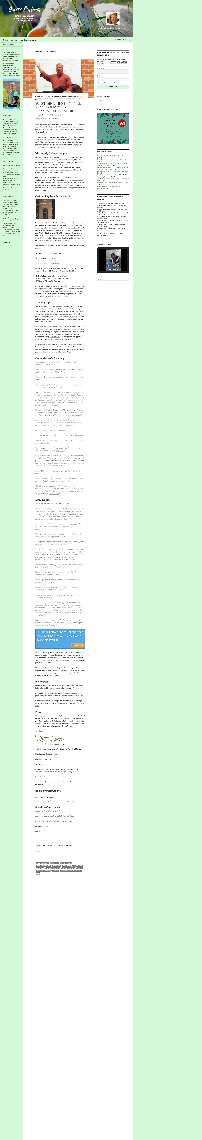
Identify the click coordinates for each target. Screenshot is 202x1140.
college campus (66, 863)
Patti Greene (57, 98)
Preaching (40, 868)
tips (38, 873)
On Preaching (78, 865)
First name (100, 68)
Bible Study (45, 96)
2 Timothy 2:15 (53, 625)
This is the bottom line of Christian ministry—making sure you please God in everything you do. (60, 635)
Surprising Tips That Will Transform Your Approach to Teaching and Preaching (58, 109)
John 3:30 (60, 450)
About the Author (120, 39)
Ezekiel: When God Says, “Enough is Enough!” (111, 160)
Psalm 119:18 (56, 387)
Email (99, 75)
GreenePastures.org (71, 96)
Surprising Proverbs (103, 177)
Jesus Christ (67, 865)
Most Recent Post (46, 98)
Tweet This (78, 646)
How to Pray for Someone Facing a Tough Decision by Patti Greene (11, 219)
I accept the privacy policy (108, 83)
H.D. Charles (56, 865)
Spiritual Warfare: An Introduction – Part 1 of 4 (112, 182)
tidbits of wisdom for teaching (71, 871)
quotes (80, 868)
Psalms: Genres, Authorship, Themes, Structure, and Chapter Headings (11, 180)
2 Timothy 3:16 (77, 696)
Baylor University (43, 863)
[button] (108, 265)
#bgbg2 (37, 96)
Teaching (55, 871)
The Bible (71, 98)
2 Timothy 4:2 (55, 337)
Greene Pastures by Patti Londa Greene (19, 40)
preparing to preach (53, 868)
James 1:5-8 (54, 493)
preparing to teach (68, 868)
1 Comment (54, 119)
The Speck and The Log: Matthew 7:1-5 (109, 175)
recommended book (43, 871)
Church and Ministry (56, 96)
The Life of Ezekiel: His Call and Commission (111, 156)
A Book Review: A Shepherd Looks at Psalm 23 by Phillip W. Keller (11, 174)
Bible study (54, 863)
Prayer (64, 98)
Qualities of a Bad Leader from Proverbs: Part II (112, 171)
